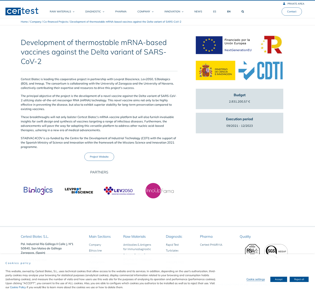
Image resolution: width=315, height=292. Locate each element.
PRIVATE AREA (295, 3)
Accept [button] (279, 279)
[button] (242, 11)
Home (24, 21)
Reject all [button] (299, 279)
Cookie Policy (18, 287)
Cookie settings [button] (255, 279)
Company (35, 21)
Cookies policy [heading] (18, 263)
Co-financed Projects (55, 21)
